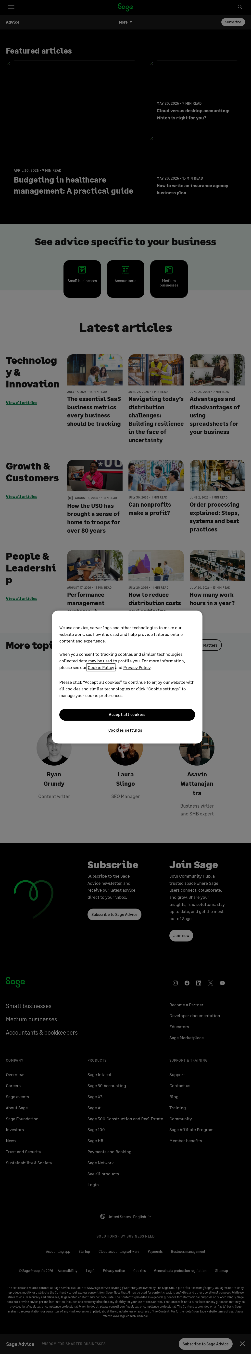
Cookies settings (125, 730)
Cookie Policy (101, 667)
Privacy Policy (137, 667)
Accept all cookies (127, 714)
